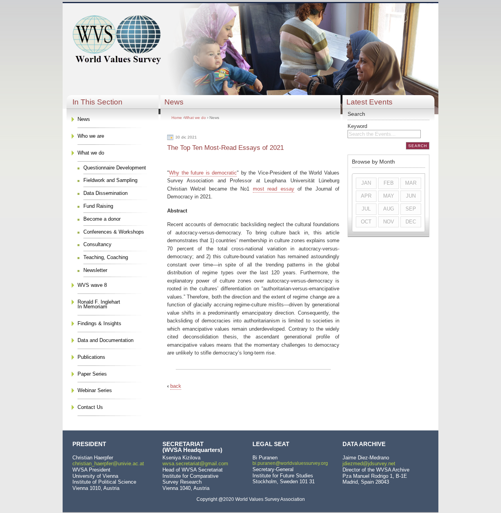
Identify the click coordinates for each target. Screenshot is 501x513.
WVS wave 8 (92, 285)
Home (176, 117)
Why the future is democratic (203, 173)
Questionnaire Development (114, 168)
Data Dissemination (105, 193)
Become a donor (102, 219)
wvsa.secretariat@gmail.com (195, 463)
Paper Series (92, 374)
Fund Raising (98, 206)
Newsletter (95, 270)
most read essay (273, 189)
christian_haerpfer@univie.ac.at (108, 463)
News (83, 119)
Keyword (357, 126)
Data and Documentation (105, 340)
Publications (91, 357)
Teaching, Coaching (105, 257)
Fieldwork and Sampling (110, 180)
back (175, 386)
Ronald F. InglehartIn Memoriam (98, 304)
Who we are (90, 136)
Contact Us (90, 407)
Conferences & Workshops (113, 232)
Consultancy (97, 244)
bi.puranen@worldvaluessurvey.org (290, 463)
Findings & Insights (99, 323)
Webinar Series (94, 390)
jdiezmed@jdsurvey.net (368, 463)
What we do (90, 153)
